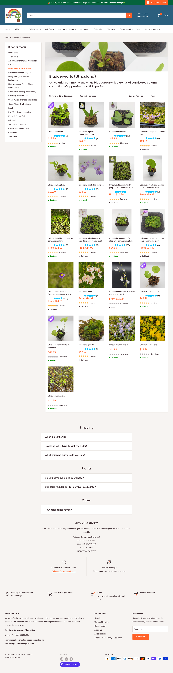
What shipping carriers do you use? (65, 455)
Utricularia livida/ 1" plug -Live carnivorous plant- (60, 239)
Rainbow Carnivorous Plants (63, 571)
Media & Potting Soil (16, 116)
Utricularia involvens (148, 345)
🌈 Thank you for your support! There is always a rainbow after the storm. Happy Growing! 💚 (86, 3)
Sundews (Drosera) (16, 96)
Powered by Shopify (12, 657)
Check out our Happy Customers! (108, 638)
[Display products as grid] (159, 96)
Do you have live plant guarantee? (64, 478)
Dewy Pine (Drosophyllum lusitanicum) (19, 78)
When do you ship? (55, 436)
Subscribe (98, 29)
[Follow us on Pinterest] (66, 659)
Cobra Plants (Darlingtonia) (19, 104)
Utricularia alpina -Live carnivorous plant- (88, 133)
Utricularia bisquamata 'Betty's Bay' (152, 133)
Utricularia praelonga (56, 396)
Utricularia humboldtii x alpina (91, 185)
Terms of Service (101, 622)
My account (142, 16)
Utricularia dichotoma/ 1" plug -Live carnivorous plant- (152, 239)
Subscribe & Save (158, 3)
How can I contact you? (58, 509)
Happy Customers (152, 29)
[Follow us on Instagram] (61, 659)
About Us (98, 630)
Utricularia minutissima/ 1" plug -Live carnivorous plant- (90, 239)
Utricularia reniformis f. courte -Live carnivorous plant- (152, 186)
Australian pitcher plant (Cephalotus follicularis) (23, 62)
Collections (33, 29)
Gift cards (12, 120)
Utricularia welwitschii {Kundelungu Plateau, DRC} (59, 292)
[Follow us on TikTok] (71, 659)
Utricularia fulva (85, 291)
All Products (20, 29)
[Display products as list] (163, 96)
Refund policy (100, 626)
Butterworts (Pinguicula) (18, 72)
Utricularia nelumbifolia (149, 291)
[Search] (129, 15)
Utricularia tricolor (55, 132)
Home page (13, 53)
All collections (100, 634)
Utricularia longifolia (56, 185)
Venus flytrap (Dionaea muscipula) (22, 100)
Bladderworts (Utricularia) (21, 38)
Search (97, 618)
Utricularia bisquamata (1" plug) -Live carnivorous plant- (121, 186)
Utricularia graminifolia (118, 345)
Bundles (11, 108)
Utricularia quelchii (86, 345)
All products (13, 57)
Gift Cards (49, 29)
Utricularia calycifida (117, 132)
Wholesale (111, 29)
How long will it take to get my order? (66, 446)
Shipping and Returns (67, 29)
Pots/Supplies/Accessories (19, 112)
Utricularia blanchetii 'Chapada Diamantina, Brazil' (122, 292)
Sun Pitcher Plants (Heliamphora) (22, 92)
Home (7, 29)
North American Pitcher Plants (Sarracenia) (20, 86)
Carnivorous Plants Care (130, 29)
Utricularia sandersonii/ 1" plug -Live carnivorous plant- (121, 239)
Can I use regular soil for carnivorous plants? (70, 486)
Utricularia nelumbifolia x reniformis (58, 346)
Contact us (84, 29)
